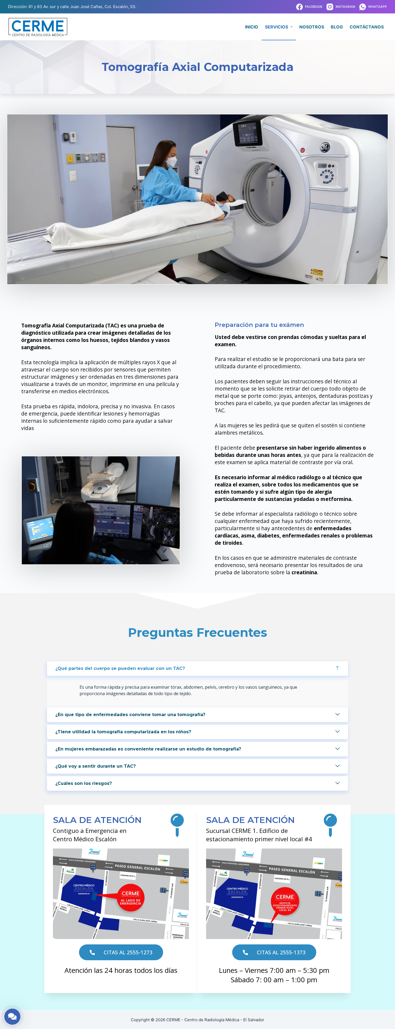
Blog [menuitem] (337, 27)
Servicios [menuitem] (276, 27)
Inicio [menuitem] (251, 27)
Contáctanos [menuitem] (367, 27)
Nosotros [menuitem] (311, 27)
